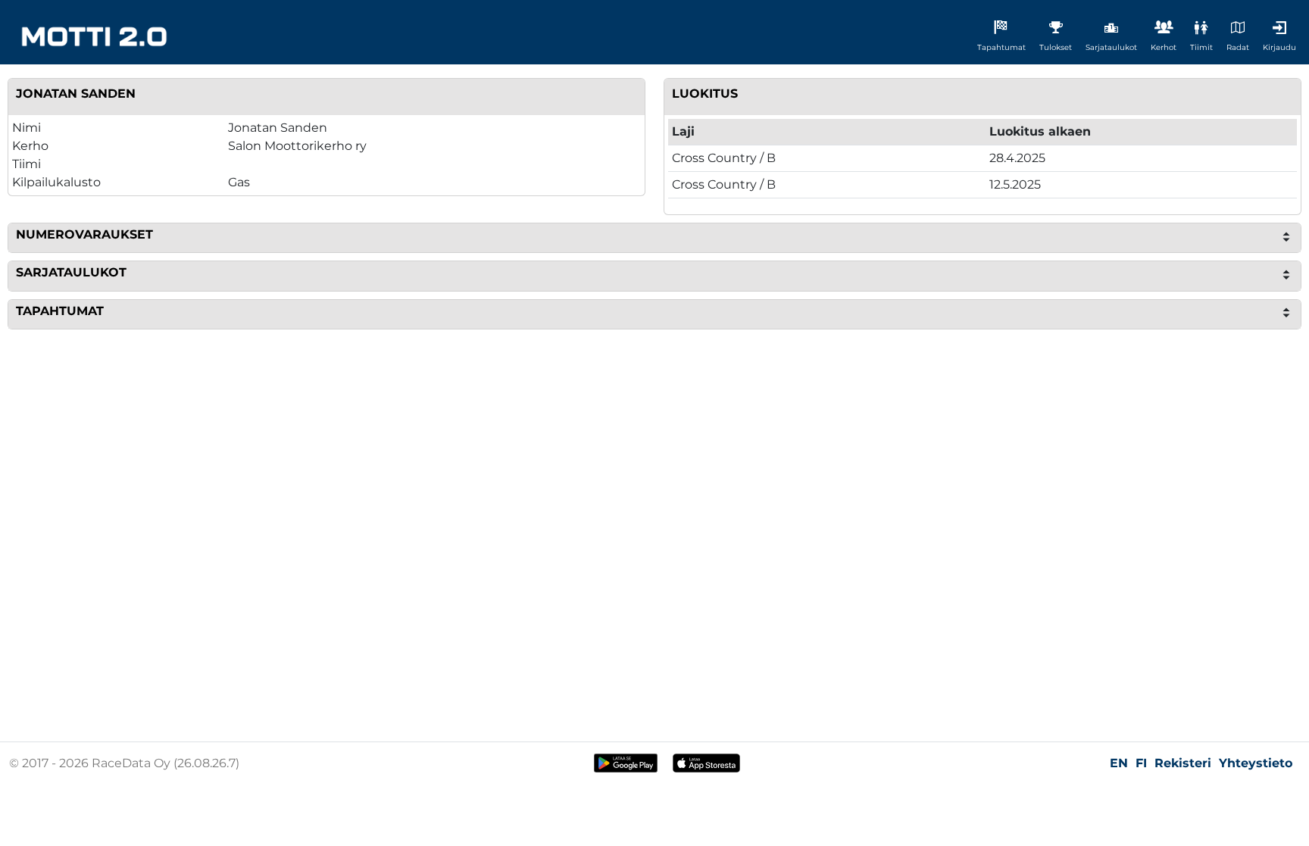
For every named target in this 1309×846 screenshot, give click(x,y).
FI (1141, 763)
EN (1119, 763)
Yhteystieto (1255, 763)
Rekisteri (1182, 763)
